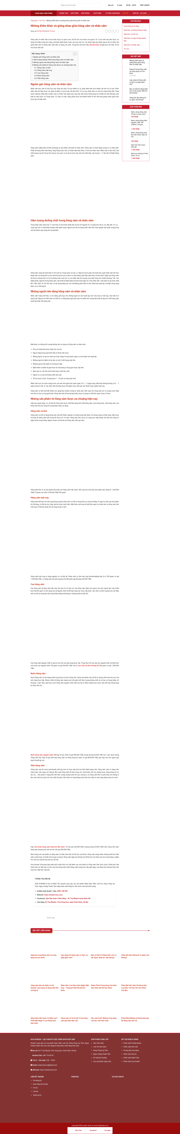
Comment (132, 75)
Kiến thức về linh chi (131, 34)
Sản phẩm (85, 13)
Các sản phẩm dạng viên (102, 1061)
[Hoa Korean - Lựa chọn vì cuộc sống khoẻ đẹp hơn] (44, 5)
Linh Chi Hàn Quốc (99, 1047)
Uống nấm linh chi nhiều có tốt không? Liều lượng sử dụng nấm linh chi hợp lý (44, 987)
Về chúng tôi (37, 1080)
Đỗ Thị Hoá (51, 31)
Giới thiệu (75, 13)
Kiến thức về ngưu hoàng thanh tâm (135, 39)
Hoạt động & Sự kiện (40, 1084)
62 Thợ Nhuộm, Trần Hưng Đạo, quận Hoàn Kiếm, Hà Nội (66, 902)
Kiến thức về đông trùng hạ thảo (135, 30)
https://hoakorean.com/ (53, 895)
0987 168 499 (62, 891)
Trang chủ (63, 13)
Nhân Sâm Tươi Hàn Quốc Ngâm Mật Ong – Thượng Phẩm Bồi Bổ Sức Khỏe (75, 987)
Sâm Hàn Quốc (98, 1043)
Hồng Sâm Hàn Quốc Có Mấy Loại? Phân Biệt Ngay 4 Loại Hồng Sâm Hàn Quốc (44, 1020)
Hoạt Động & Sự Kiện (131, 26)
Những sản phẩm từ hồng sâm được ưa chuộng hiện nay (54, 65)
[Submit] (99, 5)
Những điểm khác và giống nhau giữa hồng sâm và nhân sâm (137, 62)
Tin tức (35, 1088)
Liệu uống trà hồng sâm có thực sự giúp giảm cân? (137, 82)
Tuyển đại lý (37, 1095)
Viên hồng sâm (43, 78)
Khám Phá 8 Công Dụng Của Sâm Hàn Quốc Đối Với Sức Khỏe (104, 986)
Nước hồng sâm (43, 76)
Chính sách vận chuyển (131, 1061)
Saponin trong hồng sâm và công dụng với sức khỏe (138, 71)
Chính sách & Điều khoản (132, 1043)
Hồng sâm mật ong (44, 70)
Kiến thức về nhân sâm (132, 45)
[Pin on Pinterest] (115, 31)
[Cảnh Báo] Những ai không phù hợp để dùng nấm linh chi (135, 1019)
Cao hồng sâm (42, 73)
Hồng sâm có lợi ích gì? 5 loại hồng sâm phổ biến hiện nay (74, 1019)
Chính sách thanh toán (131, 1058)
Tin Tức (125, 13)
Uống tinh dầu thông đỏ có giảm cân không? (137, 99)
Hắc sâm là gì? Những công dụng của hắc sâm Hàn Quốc (104, 1019)
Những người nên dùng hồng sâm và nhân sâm (51, 62)
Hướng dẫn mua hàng (131, 1050)
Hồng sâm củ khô (44, 68)
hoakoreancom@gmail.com (47, 1065)
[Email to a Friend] (112, 31)
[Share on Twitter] (109, 31)
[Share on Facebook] (106, 31)
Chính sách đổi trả (129, 1054)
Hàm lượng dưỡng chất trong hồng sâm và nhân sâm (53, 60)
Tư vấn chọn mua (113, 13)
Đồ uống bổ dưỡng (100, 1058)
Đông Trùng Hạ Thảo (100, 1050)
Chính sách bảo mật (130, 1047)
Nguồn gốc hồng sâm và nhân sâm (46, 57)
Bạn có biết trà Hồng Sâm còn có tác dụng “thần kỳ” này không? (138, 91)
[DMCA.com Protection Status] (46, 1106)
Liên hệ (135, 13)
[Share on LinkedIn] (117, 31)
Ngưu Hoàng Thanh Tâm (101, 1054)
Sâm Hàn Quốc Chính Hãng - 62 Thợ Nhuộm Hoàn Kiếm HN (68, 898)
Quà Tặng (97, 13)
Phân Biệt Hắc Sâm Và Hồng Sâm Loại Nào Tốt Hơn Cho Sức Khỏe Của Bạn (134, 987)
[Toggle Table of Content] (73, 54)
